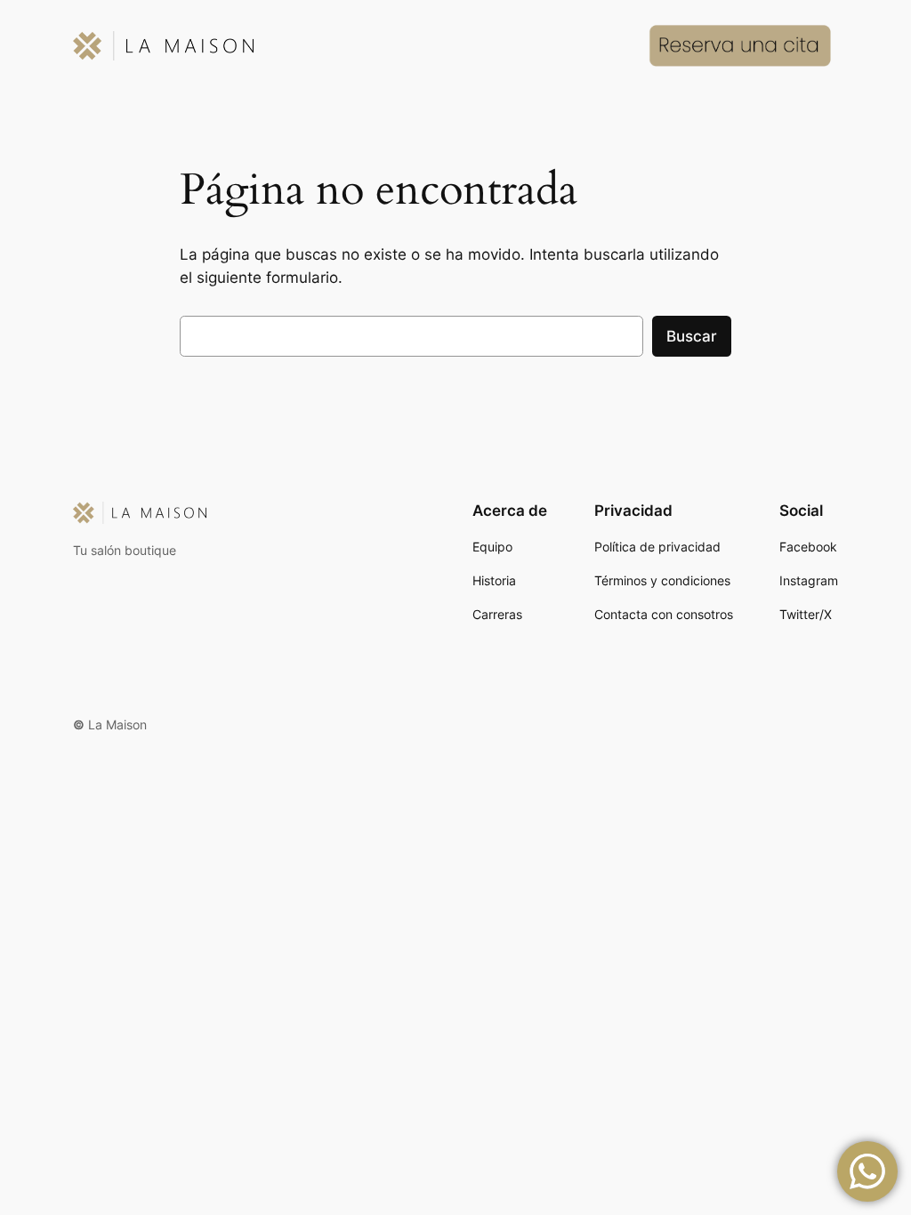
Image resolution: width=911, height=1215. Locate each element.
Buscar (691, 336)
